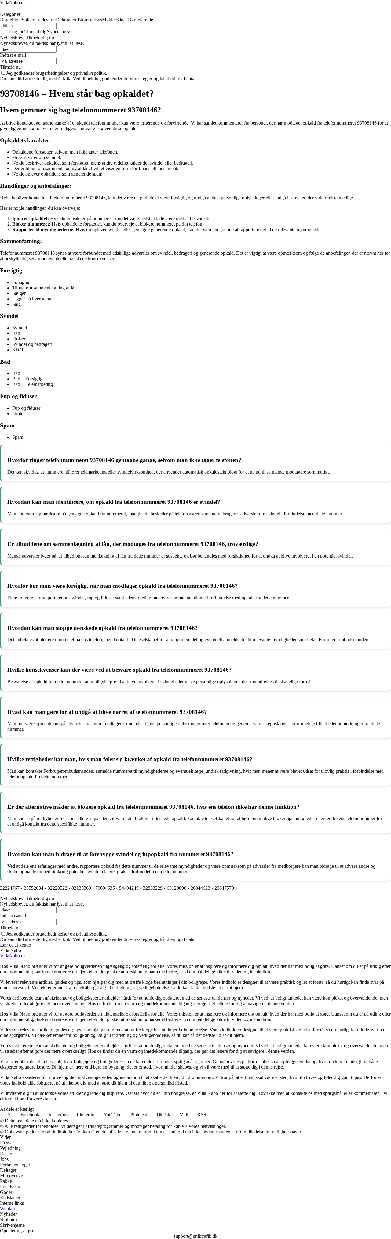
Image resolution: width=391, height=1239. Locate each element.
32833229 (153, 888)
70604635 (105, 888)
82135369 (81, 888)
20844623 (200, 888)
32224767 (10, 888)
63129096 (176, 888)
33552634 (33, 888)
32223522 (57, 888)
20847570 (224, 888)
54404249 (129, 888)
